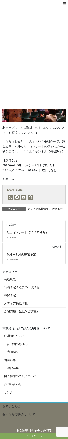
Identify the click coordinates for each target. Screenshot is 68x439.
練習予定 (10, 295)
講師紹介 (13, 352)
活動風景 (57, 208)
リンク (8, 392)
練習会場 (13, 368)
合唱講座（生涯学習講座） (22, 311)
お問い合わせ (13, 384)
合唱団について (14, 336)
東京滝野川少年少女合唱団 (34, 430)
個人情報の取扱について (20, 376)
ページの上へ (34, 436)
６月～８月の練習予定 (21, 254)
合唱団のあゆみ (17, 344)
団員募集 (10, 360)
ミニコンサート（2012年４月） (27, 232)
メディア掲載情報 (38, 208)
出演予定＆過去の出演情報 (22, 287)
